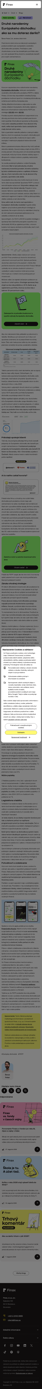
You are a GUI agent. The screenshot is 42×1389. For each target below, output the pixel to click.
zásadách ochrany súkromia (17, 719)
